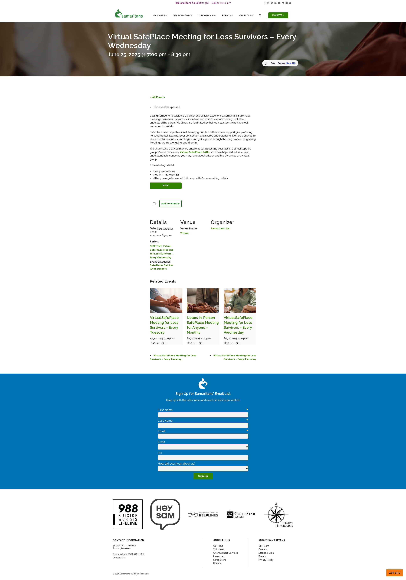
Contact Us (119, 557)
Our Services (206, 15)
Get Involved (181, 15)
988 (207, 3)
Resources (219, 556)
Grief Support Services (225, 553)
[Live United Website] (165, 514)
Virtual (184, 233)
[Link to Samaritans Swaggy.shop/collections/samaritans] (290, 3)
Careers (263, 549)
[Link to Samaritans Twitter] (272, 3)
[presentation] (166, 300)
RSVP (166, 185)
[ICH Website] (128, 514)
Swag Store (219, 560)
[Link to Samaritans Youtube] (279, 3)
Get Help (159, 15)
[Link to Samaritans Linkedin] (275, 3)
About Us (245, 15)
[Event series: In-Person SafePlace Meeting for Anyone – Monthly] (201, 343)
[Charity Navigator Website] (278, 514)
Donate (277, 15)
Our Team (264, 546)
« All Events (157, 97)
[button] (260, 15)
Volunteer (218, 549)
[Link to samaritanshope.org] (132, 13)
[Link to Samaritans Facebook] (265, 3)
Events (227, 15)
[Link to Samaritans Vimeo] (283, 3)
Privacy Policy (266, 560)
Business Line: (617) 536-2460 (128, 554)
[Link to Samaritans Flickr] (287, 3)
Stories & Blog (266, 553)
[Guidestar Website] (241, 514)
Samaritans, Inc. (220, 228)
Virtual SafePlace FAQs (195, 152)
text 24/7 (225, 3)
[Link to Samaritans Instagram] (268, 3)
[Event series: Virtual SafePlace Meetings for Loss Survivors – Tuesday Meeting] (164, 343)
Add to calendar (170, 203)
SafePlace (156, 265)
